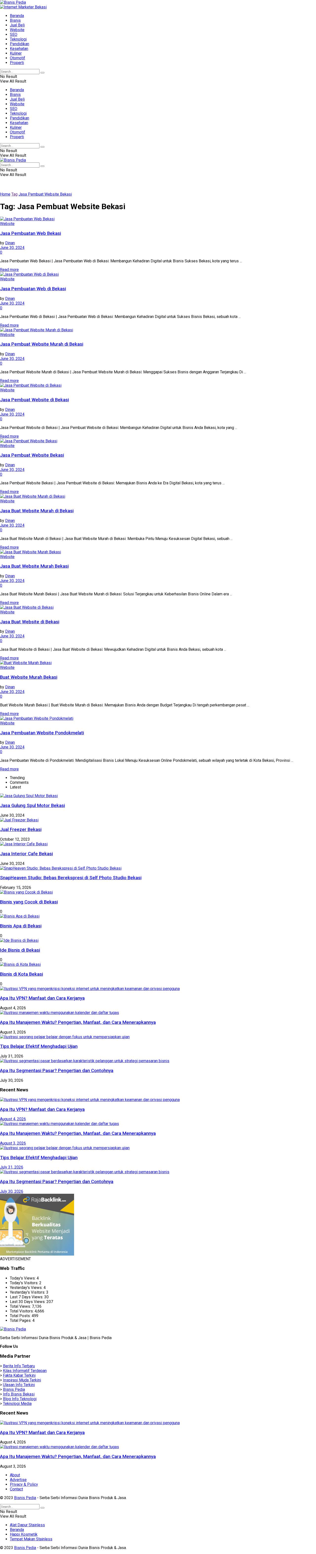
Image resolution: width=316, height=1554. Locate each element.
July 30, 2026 (11, 1191)
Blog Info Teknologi (20, 1398)
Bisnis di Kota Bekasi (21, 974)
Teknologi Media (17, 1403)
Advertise (18, 1479)
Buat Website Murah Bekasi (28, 677)
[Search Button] (42, 72)
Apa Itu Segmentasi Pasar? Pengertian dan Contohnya (56, 1070)
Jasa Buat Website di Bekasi (29, 622)
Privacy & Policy (24, 1484)
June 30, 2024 (12, 247)
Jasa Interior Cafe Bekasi (26, 853)
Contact (16, 1489)
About (15, 1475)
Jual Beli (17, 25)
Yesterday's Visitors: (28, 1292)
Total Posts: (21, 1315)
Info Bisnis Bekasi (19, 1394)
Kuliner (16, 53)
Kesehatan (19, 48)
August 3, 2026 (13, 1143)
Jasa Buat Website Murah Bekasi (34, 566)
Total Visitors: (22, 1311)
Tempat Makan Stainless (31, 1539)
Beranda (17, 15)
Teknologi (18, 39)
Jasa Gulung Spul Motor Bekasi (32, 805)
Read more (9, 269)
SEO (13, 34)
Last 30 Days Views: (28, 1301)
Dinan (10, 243)
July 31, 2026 (11, 1167)
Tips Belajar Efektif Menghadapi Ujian (39, 1046)
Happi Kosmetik (24, 1534)
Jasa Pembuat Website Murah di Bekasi (41, 344)
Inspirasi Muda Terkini (22, 1380)
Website (17, 29)
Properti (17, 62)
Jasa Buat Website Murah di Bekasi (37, 511)
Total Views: (21, 1306)
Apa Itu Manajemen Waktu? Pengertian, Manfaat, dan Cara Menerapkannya (78, 1022)
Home (5, 194)
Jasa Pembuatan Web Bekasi (30, 233)
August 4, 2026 (13, 1119)
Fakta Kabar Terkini (19, 1375)
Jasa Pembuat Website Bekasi (45, 194)
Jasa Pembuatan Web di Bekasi (33, 289)
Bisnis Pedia (14, 1389)
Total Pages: (21, 1320)
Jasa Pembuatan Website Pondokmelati (42, 733)
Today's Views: (23, 1278)
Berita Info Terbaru (19, 1366)
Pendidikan (19, 44)
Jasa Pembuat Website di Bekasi (34, 400)
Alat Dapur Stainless (27, 1525)
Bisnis (15, 20)
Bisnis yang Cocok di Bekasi (29, 902)
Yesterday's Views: (26, 1287)
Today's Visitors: (24, 1283)
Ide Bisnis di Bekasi (20, 950)
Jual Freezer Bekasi (20, 829)
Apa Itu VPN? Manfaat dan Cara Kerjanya (42, 998)
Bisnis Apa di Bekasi (20, 926)
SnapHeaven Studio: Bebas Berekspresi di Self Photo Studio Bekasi (70, 877)
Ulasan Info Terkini (19, 1384)
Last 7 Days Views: (27, 1297)
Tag (14, 194)
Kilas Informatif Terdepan (25, 1370)
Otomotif (17, 58)
